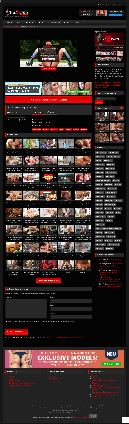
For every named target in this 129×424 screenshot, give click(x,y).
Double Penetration (104, 180)
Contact (94, 383)
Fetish (119, 184)
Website (53, 313)
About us (19, 22)
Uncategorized (114, 244)
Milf (62, 129)
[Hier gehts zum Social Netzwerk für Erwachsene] (48, 94)
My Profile (54, 378)
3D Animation (102, 152)
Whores (110, 248)
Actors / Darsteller (54, 22)
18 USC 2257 (96, 396)
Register (120, 4)
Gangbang (113, 188)
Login (113, 4)
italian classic (111, 204)
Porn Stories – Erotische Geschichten (109, 228)
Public (100, 232)
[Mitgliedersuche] (64, 367)
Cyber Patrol (77, 417)
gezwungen (112, 192)
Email (52, 305)
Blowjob (100, 168)
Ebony (117, 180)
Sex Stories (67, 22)
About (39, 112)
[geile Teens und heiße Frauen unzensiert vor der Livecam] (109, 61)
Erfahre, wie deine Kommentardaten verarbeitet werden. (64, 337)
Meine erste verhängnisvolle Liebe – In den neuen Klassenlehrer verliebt (109, 280)
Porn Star (101, 224)
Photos (77, 22)
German (100, 192)
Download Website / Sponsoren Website (50, 100)
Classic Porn (112, 172)
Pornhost (78, 412)
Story (100, 240)
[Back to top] (123, 418)
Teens (118, 240)
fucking (69, 129)
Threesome (101, 244)
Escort (100, 184)
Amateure (101, 156)
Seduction (101, 236)
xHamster (41, 119)
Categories (31, 22)
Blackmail (101, 164)
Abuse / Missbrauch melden (101, 385)
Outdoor (100, 220)
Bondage (111, 168)
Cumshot (111, 176)
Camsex (100, 172)
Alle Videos (15, 26)
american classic (114, 156)
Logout (11, 387)
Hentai (119, 200)
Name (52, 297)
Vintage (100, 248)
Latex (100, 208)
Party (110, 220)
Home (11, 22)
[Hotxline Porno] (17, 12)
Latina (109, 208)
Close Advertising (49, 68)
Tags (42, 22)
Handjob (109, 200)
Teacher (109, 240)
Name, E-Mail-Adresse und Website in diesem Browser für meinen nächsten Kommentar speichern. (41, 321)
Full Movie (101, 188)
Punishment (110, 232)
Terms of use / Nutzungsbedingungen (104, 394)
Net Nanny (86, 417)
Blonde (47, 129)
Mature (110, 212)
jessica (77, 129)
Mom (112, 216)
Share (51, 112)
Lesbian (118, 208)
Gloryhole (112, 196)
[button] (84, 22)
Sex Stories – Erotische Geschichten (21, 383)
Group (100, 200)
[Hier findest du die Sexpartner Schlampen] (48, 53)
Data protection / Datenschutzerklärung (105, 392)
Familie (109, 184)
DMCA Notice (96, 378)
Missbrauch (101, 216)
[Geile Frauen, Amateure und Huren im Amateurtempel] (101, 15)
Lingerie (100, 212)
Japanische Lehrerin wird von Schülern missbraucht (109, 273)
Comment (8, 297)
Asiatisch (109, 160)
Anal (99, 160)
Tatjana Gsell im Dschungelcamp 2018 (22, 385)
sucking (84, 129)
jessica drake (45, 125)
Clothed (100, 176)
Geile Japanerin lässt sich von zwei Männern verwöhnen (110, 266)
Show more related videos (48, 280)
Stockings (112, 236)
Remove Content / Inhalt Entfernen (103, 381)
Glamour (55, 129)
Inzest (100, 204)
